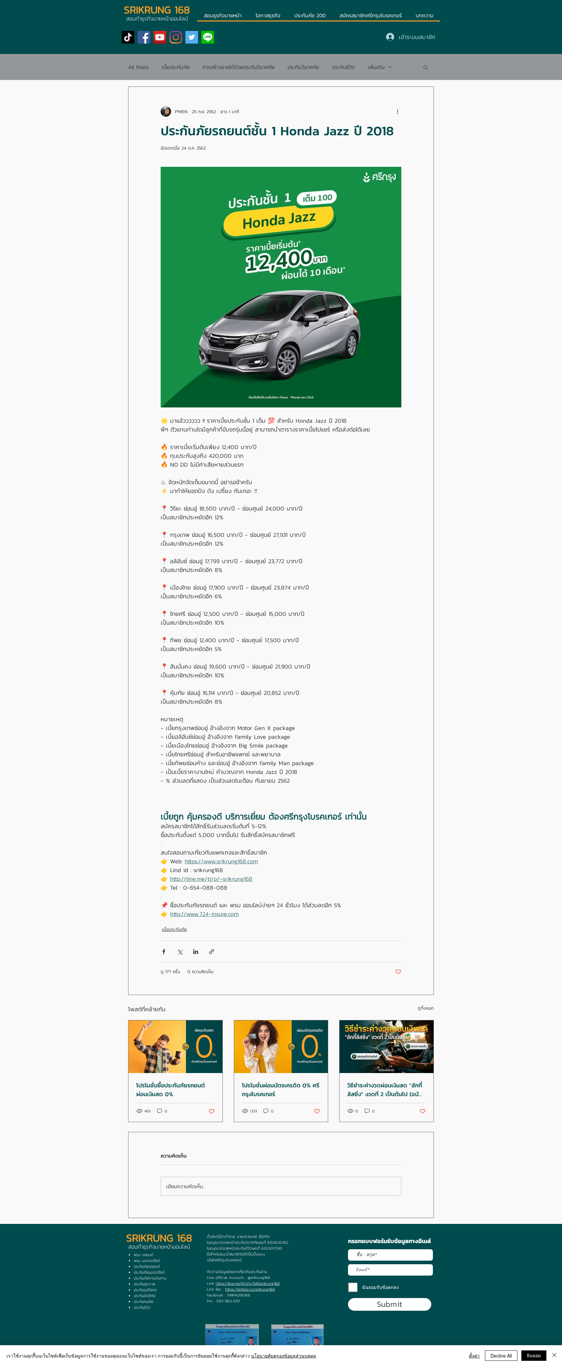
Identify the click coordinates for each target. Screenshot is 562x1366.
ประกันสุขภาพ (144, 1284)
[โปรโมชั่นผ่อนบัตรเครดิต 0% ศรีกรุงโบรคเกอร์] (281, 1046)
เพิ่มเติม (376, 67)
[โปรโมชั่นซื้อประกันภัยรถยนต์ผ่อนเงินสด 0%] (175, 1046)
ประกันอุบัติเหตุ (145, 1290)
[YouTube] (160, 37)
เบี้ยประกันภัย (176, 67)
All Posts (138, 67)
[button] (425, 67)
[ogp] (207, 37)
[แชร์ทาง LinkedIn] (196, 951)
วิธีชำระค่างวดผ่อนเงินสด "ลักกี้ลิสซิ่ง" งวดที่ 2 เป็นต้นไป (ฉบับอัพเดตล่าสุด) (384, 1089)
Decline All (501, 1355)
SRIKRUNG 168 (157, 10)
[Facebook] (144, 37)
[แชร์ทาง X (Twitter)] (180, 951)
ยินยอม (534, 1355)
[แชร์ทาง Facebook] (164, 951)
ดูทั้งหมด (426, 1008)
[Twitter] (191, 37)
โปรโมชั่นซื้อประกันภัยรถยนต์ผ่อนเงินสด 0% (170, 1089)
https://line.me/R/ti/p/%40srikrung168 (248, 1283)
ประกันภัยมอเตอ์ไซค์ (149, 1272)
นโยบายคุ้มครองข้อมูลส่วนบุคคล (283, 1355)
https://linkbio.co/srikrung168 (250, 1289)
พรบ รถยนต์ (144, 1255)
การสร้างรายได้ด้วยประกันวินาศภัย (238, 67)
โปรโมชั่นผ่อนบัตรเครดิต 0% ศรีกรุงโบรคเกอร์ (280, 1089)
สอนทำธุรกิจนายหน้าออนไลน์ (159, 1246)
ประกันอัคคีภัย (144, 1296)
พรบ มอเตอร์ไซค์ (147, 1261)
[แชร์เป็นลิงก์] (211, 951)
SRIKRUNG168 (238, 1295)
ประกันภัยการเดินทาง (150, 1278)
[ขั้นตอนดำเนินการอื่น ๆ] (397, 111)
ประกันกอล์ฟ (143, 1302)
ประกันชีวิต (343, 67)
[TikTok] (128, 37)
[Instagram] (175, 37)
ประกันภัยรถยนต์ (147, 1266)
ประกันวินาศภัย (303, 67)
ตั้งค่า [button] (474, 1355)
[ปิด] (554, 1355)
